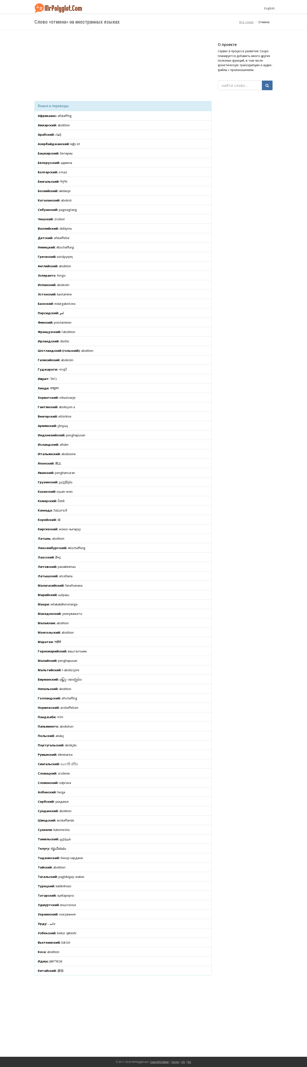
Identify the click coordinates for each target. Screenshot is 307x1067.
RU (189, 1062)
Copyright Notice (159, 1062)
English (269, 8)
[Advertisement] (123, 65)
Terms (175, 1062)
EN (183, 1062)
